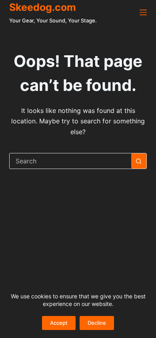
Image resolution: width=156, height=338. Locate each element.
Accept (59, 323)
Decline (97, 323)
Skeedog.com (42, 7)
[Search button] (138, 161)
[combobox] (70, 161)
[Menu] (143, 12)
